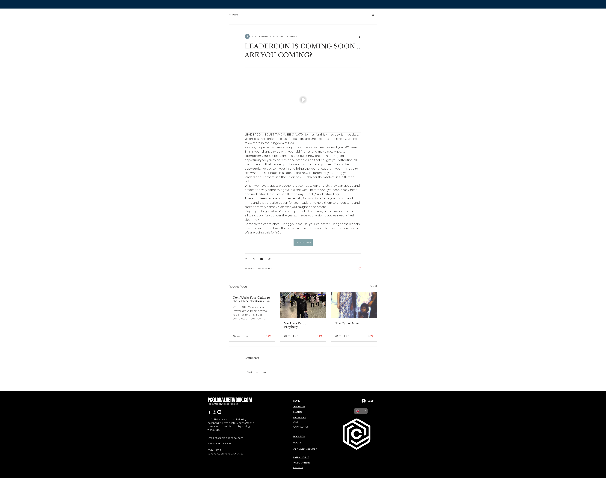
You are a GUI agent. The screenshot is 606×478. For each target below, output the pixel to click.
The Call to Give (347, 323)
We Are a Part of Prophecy (296, 325)
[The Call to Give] (354, 305)
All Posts (233, 14)
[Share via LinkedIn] (261, 258)
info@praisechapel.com (228, 438)
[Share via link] (269, 258)
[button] (373, 15)
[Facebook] (210, 412)
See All (373, 286)
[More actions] (359, 36)
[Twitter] (214, 412)
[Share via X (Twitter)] (253, 258)
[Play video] (303, 100)
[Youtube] (219, 412)
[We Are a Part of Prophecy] (303, 305)
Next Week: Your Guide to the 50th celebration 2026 (251, 299)
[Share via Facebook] (246, 258)
